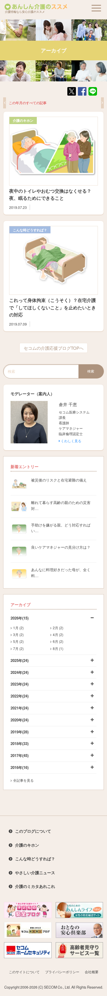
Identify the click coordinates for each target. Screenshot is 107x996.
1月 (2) (18, 627)
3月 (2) (18, 634)
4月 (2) (58, 634)
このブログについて (33, 831)
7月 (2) (18, 648)
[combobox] (40, 371)
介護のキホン (23, 120)
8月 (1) (58, 648)
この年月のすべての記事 (28, 102)
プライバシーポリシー (62, 971)
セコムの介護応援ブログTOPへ (54, 348)
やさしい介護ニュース (35, 872)
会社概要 (91, 971)
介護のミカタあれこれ (35, 886)
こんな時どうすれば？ (30, 229)
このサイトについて (24, 971)
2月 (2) (58, 627)
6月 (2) (58, 641)
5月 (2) (18, 641)
